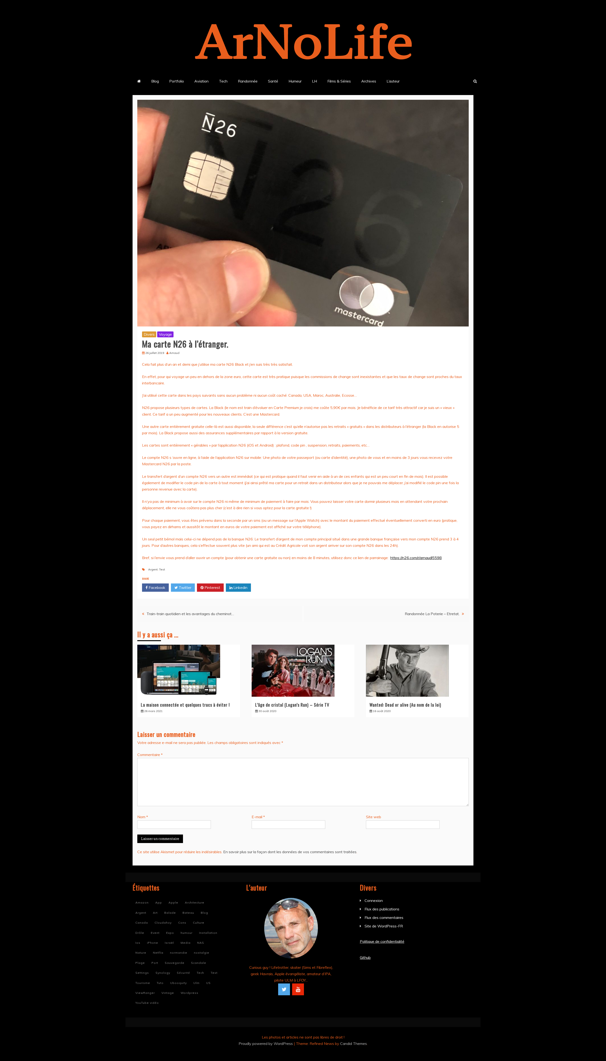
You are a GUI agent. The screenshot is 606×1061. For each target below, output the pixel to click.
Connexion (374, 900)
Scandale (198, 963)
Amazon (142, 902)
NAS (200, 942)
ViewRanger (145, 993)
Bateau (188, 912)
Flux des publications (382, 909)
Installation (208, 933)
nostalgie (201, 952)
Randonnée (248, 81)
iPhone (152, 942)
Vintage (167, 993)
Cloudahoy (163, 922)
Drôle (139, 933)
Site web (373, 816)
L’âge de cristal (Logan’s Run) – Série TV (292, 705)
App (158, 902)
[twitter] (284, 989)
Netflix (158, 952)
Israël (169, 942)
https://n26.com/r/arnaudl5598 (416, 557)
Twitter (184, 587)
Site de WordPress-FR (384, 926)
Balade (170, 912)
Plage (140, 963)
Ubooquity (178, 983)
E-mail (258, 816)
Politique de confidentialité (382, 941)
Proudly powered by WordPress (266, 1043)
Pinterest (212, 587)
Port (155, 963)
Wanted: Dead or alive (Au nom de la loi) (405, 705)
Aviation (201, 81)
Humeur (295, 81)
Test (162, 569)
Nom (142, 816)
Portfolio (176, 81)
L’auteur (393, 81)
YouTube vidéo (147, 1002)
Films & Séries (339, 81)
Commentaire (150, 754)
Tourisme (142, 983)
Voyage (165, 334)
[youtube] (298, 989)
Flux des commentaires (384, 917)
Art (155, 912)
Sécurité (183, 972)
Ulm (196, 983)
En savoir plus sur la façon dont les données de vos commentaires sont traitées (289, 851)
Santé (273, 81)
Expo (170, 933)
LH (314, 81)
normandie (178, 952)
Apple (173, 902)
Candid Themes (353, 1043)
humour (186, 933)
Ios (137, 942)
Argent (153, 569)
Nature (140, 952)
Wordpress (189, 993)
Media (186, 942)
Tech (223, 81)
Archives (368, 81)
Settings (142, 972)
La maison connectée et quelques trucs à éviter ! (185, 705)
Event (155, 933)
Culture (198, 922)
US (208, 983)
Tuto (160, 983)
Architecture (194, 902)
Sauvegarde (174, 963)
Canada (141, 922)
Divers (149, 334)
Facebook (156, 587)
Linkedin (239, 587)
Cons (182, 922)
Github (365, 957)
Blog (155, 81)
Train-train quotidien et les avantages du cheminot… (190, 613)
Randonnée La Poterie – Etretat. (432, 613)
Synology (163, 972)
